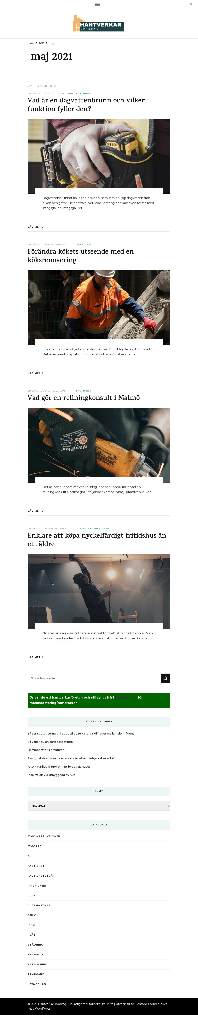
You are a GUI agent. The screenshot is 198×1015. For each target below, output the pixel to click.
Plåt (32, 934)
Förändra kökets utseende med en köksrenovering (81, 256)
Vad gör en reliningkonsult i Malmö (84, 398)
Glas (32, 895)
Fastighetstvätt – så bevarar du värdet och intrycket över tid (71, 758)
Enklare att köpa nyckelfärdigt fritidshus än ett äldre (97, 540)
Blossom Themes (146, 1004)
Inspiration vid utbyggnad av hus (51, 775)
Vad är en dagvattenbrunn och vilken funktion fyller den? (87, 105)
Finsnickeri (37, 885)
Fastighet (83, 93)
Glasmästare (39, 905)
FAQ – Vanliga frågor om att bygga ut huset (59, 766)
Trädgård (36, 974)
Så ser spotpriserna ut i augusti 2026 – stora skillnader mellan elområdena (81, 733)
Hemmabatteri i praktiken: (46, 750)
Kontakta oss (126, 697)
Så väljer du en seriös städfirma (50, 742)
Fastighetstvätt (42, 875)
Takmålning (37, 964)
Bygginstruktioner (94, 528)
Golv (32, 915)
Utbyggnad (37, 984)
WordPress (42, 1008)
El (29, 856)
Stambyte (36, 954)
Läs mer (34, 226)
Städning (35, 944)
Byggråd (35, 846)
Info (31, 925)
